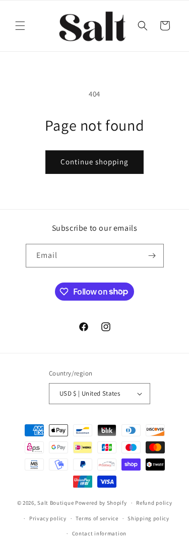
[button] (20, 26)
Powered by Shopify (101, 502)
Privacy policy (48, 518)
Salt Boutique (55, 502)
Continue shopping (94, 161)
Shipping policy (148, 518)
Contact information (99, 533)
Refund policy (154, 502)
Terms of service (97, 518)
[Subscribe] (152, 255)
